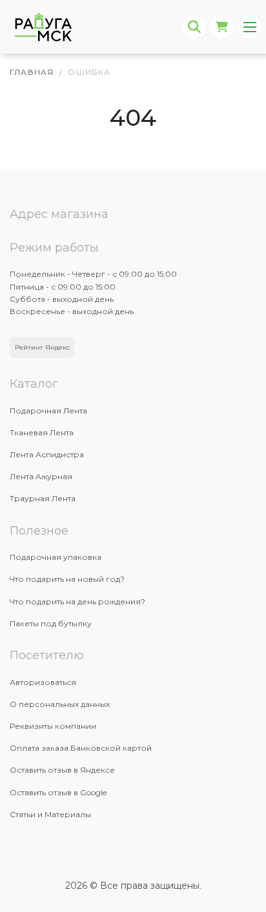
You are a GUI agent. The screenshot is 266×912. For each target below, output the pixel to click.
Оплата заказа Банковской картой (81, 748)
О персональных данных (60, 704)
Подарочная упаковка (55, 557)
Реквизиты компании (53, 726)
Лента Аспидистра (47, 454)
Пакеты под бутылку (51, 623)
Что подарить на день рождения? (77, 601)
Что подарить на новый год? (67, 579)
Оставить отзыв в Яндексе (62, 770)
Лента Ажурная (41, 476)
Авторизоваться (43, 682)
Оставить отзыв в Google (58, 792)
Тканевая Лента (42, 432)
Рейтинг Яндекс (42, 347)
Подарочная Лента (48, 410)
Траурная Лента (43, 498)
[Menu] (249, 26)
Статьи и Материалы (50, 814)
